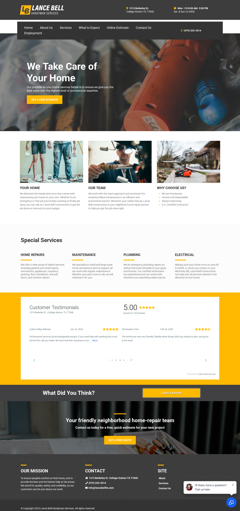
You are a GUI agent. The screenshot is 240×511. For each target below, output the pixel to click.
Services (66, 27)
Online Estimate (118, 27)
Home (28, 27)
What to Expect (89, 27)
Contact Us (143, 27)
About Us (46, 27)
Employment (33, 33)
